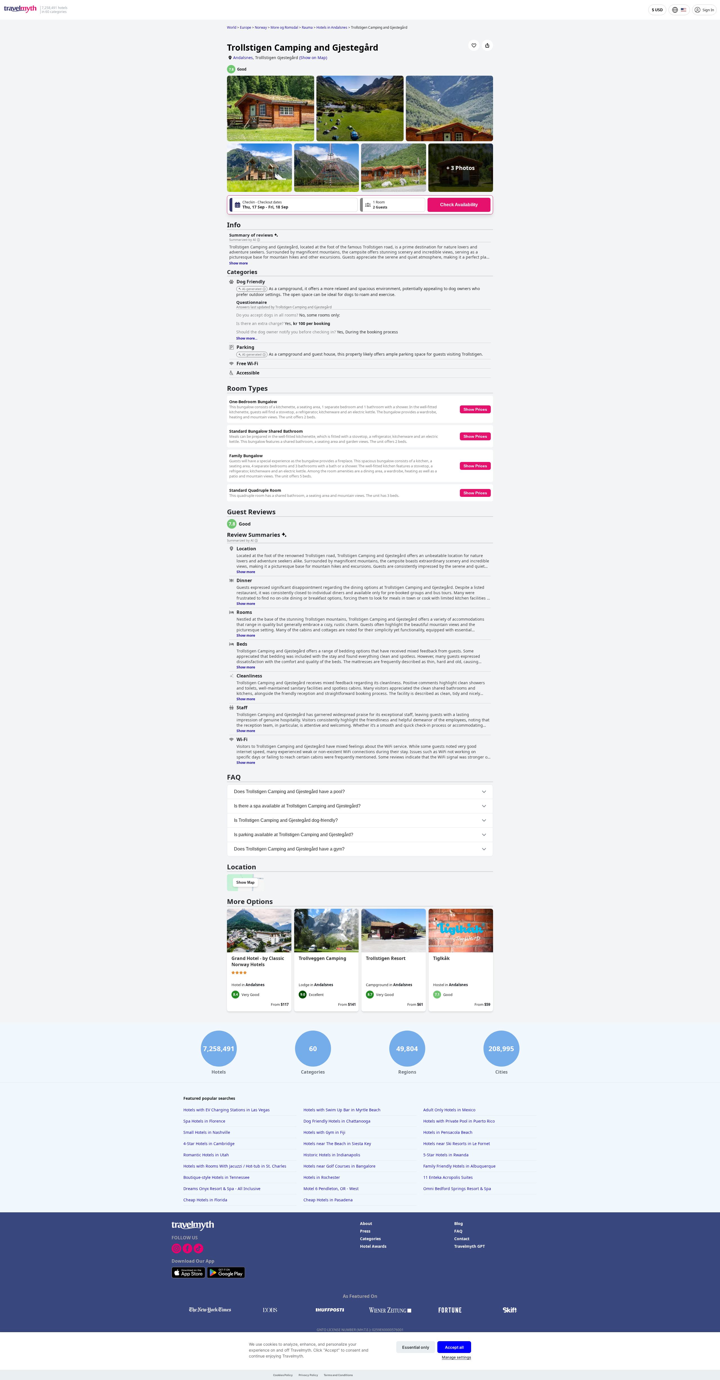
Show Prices (475, 409)
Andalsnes (243, 57)
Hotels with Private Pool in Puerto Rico (459, 1121)
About (366, 1223)
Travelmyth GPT (469, 1246)
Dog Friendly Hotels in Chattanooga (336, 1121)
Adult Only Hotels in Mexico (449, 1109)
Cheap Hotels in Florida (205, 1199)
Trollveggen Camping (322, 958)
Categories (370, 1238)
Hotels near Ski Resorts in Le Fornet (456, 1143)
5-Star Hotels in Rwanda (446, 1154)
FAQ (458, 1231)
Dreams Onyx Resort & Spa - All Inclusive (221, 1188)
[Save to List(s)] (474, 45)
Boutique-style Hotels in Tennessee (216, 1177)
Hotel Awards (373, 1246)
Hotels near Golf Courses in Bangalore (339, 1166)
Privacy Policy (308, 1375)
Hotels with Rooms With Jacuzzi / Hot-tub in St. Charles (234, 1166)
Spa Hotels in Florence (204, 1121)
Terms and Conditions (338, 1375)
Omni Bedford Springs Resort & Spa (457, 1188)
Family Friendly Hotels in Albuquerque (459, 1166)
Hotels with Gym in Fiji (324, 1132)
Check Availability (459, 204)
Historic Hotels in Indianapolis (331, 1154)
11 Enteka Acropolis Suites (448, 1177)
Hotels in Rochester (321, 1177)
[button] (392, 205)
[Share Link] (487, 45)
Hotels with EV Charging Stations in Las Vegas (226, 1109)
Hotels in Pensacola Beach (447, 1132)
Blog (458, 1223)
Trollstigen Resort (386, 958)
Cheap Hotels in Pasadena (328, 1199)
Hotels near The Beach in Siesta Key (337, 1143)
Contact (461, 1238)
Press (365, 1231)
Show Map (245, 882)
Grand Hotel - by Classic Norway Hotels (257, 961)
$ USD (657, 10)
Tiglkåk (441, 958)
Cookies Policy (283, 1375)
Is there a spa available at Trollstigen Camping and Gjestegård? (297, 806)
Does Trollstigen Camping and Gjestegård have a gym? (289, 849)
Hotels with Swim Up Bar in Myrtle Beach (342, 1109)
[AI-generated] (264, 289)
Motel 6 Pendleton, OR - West (331, 1188)
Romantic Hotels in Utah (206, 1154)
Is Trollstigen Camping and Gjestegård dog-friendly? (286, 820)
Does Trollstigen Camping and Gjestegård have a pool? (289, 791)
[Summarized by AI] (258, 240)
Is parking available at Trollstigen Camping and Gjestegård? (293, 834)
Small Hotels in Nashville (206, 1132)
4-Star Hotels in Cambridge (209, 1143)
